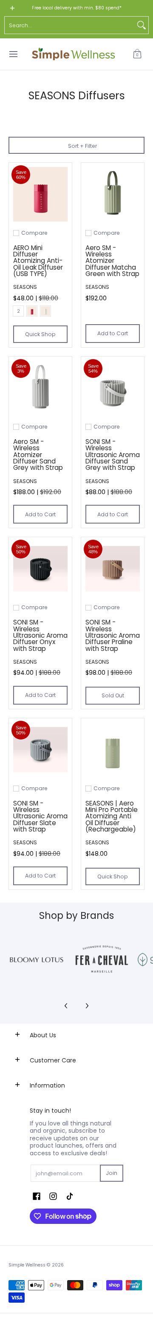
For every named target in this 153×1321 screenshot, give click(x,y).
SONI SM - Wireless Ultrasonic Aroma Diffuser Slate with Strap (40, 816)
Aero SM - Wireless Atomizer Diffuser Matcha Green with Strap (112, 260)
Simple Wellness (27, 1265)
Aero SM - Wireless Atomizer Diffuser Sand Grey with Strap (38, 454)
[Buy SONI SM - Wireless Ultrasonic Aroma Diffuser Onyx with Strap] (40, 568)
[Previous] (66, 1005)
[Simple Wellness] (73, 54)
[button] (137, 54)
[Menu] (12, 54)
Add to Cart (112, 333)
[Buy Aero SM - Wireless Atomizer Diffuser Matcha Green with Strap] (112, 194)
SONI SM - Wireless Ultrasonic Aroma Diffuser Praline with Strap (112, 635)
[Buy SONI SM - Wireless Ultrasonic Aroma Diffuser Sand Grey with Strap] (112, 388)
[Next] (86, 1005)
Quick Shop (40, 334)
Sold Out (113, 695)
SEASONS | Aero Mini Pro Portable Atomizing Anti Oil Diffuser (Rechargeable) (111, 816)
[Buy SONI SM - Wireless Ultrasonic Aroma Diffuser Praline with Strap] (112, 568)
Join (111, 1173)
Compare (34, 233)
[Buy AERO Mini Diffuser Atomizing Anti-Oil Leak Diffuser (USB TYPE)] (40, 194)
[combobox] (70, 25)
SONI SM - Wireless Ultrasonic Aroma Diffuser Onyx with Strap (40, 635)
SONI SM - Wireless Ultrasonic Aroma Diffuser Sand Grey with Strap (112, 454)
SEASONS (25, 287)
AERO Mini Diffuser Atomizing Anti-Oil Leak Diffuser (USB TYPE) (38, 260)
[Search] (141, 25)
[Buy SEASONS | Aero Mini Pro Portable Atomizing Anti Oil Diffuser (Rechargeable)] (112, 749)
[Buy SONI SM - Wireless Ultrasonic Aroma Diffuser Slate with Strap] (40, 749)
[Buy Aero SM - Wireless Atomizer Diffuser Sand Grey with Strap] (40, 388)
